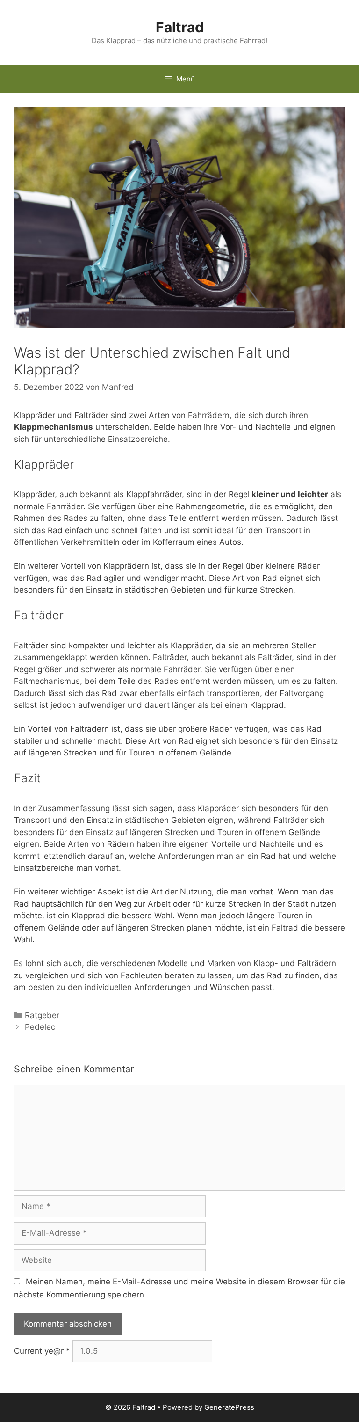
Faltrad (180, 27)
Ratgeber (42, 1015)
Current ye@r (42, 1351)
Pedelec (40, 1027)
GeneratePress (229, 1407)
